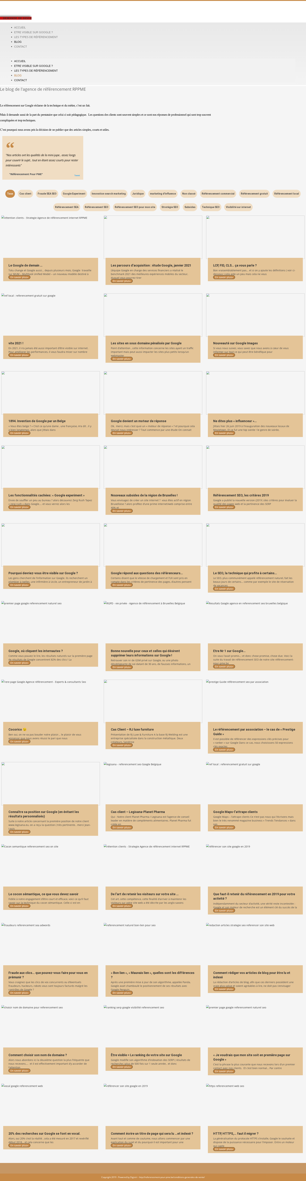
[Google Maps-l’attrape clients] (255, 783)
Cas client (25, 193)
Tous (10, 193)
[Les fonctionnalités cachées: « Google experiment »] (50, 467)
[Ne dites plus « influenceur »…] (255, 393)
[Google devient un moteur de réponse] (153, 393)
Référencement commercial (218, 193)
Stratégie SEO (170, 207)
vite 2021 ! (15, 343)
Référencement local (286, 193)
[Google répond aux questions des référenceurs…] (153, 545)
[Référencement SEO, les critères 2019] (255, 467)
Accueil (20, 27)
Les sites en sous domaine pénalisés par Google (146, 343)
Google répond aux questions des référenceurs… (147, 573)
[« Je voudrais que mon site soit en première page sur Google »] (255, 1027)
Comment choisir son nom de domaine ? (37, 1055)
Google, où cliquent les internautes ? (35, 651)
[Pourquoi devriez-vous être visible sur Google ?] (50, 545)
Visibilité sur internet (238, 207)
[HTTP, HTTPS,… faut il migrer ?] (255, 1105)
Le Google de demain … (25, 265)
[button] (153, 54)
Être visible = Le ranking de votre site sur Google (146, 1055)
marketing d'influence (163, 193)
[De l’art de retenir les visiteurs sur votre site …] (153, 866)
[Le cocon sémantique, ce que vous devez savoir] (50, 866)
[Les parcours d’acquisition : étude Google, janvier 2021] (153, 237)
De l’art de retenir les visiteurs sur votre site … (145, 894)
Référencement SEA (66, 207)
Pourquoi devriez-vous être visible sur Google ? (43, 573)
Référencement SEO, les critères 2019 (241, 495)
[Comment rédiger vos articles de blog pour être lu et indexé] (255, 944)
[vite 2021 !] (50, 315)
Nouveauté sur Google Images (235, 343)
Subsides (190, 207)
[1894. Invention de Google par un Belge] (50, 393)
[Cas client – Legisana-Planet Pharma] (153, 783)
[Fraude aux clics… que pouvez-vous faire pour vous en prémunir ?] (50, 944)
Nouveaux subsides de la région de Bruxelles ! (144, 495)
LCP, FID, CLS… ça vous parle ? (235, 265)
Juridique (138, 193)
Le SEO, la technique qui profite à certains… (245, 573)
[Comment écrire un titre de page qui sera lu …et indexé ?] (153, 1105)
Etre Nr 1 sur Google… (229, 651)
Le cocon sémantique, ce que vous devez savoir (43, 894)
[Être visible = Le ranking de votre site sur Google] (153, 1027)
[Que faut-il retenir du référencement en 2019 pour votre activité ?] (255, 866)
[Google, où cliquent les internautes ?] (50, 622)
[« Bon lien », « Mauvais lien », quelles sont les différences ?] (153, 944)
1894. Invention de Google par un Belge (37, 421)
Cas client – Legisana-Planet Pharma (138, 812)
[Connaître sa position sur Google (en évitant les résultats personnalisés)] (50, 783)
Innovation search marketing (109, 193)
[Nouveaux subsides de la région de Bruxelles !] (153, 467)
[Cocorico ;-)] (50, 701)
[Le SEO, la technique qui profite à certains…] (255, 545)
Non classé (188, 193)
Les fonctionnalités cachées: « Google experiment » (46, 495)
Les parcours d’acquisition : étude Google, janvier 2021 (151, 265)
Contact (20, 46)
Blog (18, 41)
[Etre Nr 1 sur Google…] (255, 622)
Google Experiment (74, 193)
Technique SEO (211, 207)
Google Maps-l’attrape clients (235, 812)
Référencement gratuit (254, 193)
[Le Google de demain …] (50, 237)
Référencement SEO (96, 207)
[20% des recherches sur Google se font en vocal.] (50, 1105)
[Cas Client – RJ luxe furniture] (153, 701)
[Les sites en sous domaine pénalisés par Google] (153, 315)
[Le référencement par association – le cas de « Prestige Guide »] (255, 701)
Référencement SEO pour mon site (135, 207)
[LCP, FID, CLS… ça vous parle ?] (255, 237)
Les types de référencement (36, 37)
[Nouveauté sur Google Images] (255, 315)
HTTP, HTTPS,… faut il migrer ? (236, 1133)
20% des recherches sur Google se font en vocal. (44, 1133)
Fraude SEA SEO (47, 193)
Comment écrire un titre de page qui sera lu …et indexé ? (152, 1133)
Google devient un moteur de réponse (138, 421)
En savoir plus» (19, 277)
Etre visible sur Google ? (33, 32)
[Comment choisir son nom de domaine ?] (50, 1027)
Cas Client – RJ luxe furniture (132, 729)
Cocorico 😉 (17, 729)
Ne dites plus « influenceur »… (235, 421)
